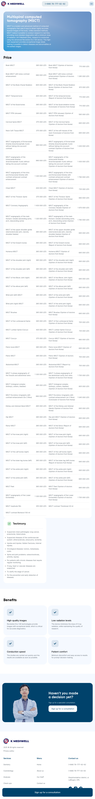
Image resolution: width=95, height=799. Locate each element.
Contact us (41, 783)
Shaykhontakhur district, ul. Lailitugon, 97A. (78, 778)
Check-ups (7, 783)
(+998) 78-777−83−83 (77, 771)
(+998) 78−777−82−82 (55, 4)
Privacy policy (8, 751)
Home (39, 764)
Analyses (6, 777)
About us (40, 771)
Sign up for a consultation (47, 792)
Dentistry (6, 764)
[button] (91, 4)
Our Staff (40, 777)
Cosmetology (8, 771)
